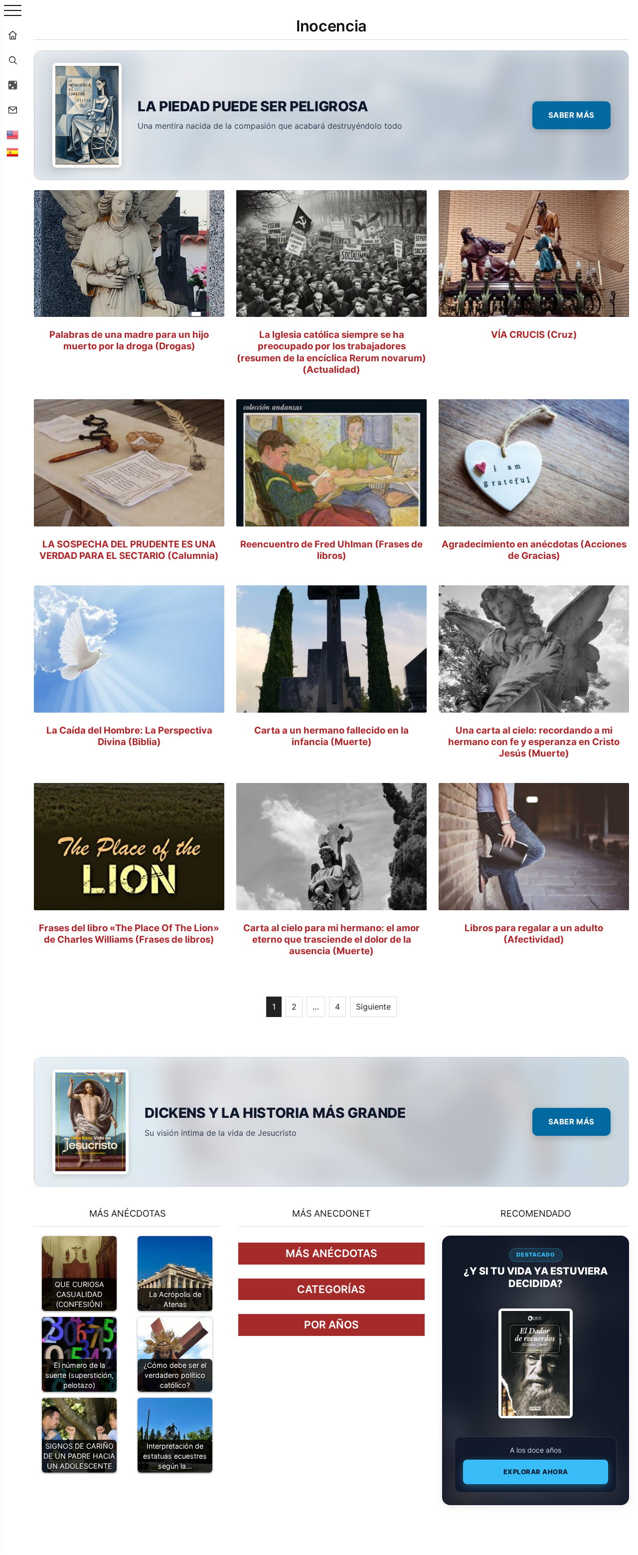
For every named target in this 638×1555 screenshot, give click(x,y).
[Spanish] (12, 152)
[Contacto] (12, 109)
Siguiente (373, 1007)
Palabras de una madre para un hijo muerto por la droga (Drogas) (129, 340)
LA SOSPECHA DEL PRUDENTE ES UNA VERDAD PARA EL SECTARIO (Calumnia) (129, 549)
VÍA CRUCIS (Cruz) (534, 334)
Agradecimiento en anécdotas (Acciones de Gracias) (534, 549)
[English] (12, 134)
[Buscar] (12, 59)
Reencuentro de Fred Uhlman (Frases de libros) (331, 549)
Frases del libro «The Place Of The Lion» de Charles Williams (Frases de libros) (129, 933)
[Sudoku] (12, 84)
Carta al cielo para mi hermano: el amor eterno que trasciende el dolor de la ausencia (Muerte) (331, 939)
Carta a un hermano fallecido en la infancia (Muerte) (331, 736)
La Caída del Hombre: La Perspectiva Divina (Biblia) (129, 736)
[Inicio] (12, 34)
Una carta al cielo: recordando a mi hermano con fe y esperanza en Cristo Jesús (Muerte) (534, 742)
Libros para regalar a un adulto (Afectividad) (534, 933)
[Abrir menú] (12, 11)
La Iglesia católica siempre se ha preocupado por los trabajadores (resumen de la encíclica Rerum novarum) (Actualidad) (331, 352)
